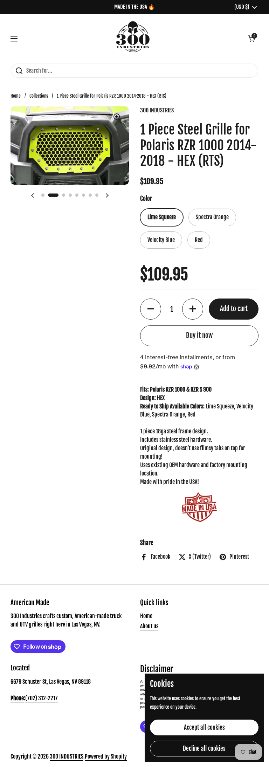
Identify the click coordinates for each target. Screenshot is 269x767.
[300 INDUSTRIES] (133, 38)
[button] (251, 39)
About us (149, 626)
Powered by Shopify (106, 756)
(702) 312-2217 (41, 698)
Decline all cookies (204, 748)
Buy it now (199, 335)
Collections (38, 96)
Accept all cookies (204, 727)
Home (16, 96)
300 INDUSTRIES (66, 756)
